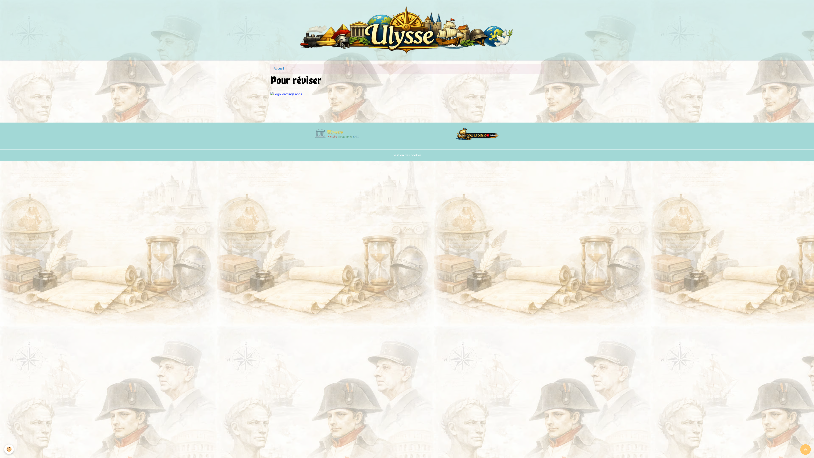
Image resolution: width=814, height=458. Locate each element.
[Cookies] (9, 449)
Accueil (279, 68)
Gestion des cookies (407, 155)
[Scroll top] (805, 449)
